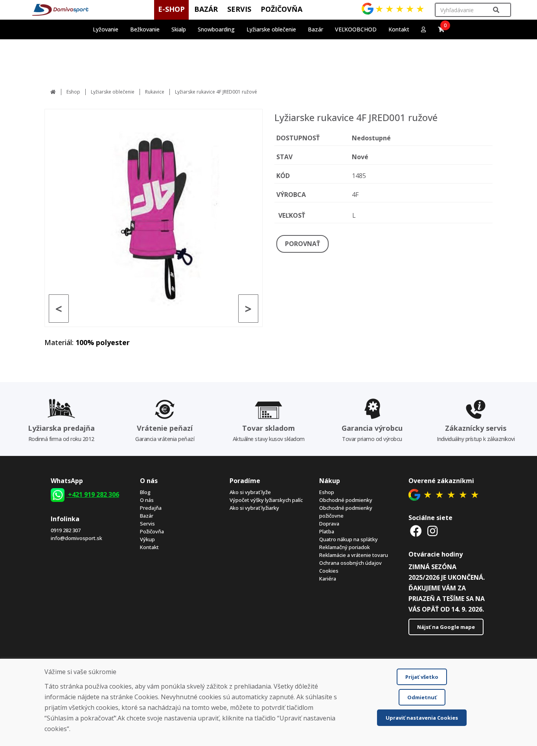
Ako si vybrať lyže (250, 492)
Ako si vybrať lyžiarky (254, 507)
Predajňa (151, 507)
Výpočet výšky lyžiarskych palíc (266, 499)
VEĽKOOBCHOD (356, 29)
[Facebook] (415, 531)
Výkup (147, 539)
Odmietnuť (422, 697)
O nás (147, 499)
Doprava (329, 523)
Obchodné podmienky (345, 499)
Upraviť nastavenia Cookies (422, 717)
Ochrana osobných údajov (350, 562)
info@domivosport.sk (76, 538)
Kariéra (327, 578)
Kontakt (398, 29)
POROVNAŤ (302, 243)
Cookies (328, 570)
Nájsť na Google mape (446, 626)
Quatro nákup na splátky (348, 539)
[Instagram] (432, 531)
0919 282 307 (66, 530)
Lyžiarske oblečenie (112, 91)
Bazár (146, 515)
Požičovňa (152, 531)
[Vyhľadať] (496, 10)
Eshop (73, 91)
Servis (147, 523)
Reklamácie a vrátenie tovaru (353, 555)
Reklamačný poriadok (344, 547)
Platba (326, 531)
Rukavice (154, 91)
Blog (145, 492)
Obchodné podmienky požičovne (345, 511)
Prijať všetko (421, 676)
